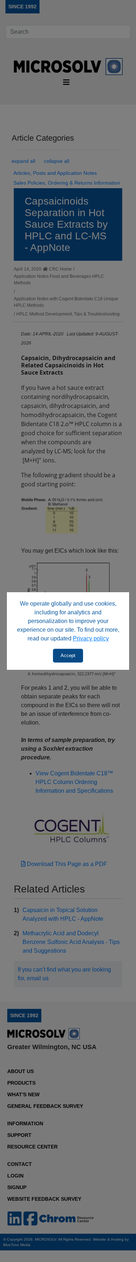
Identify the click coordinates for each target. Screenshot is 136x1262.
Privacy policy (91, 638)
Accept (68, 655)
